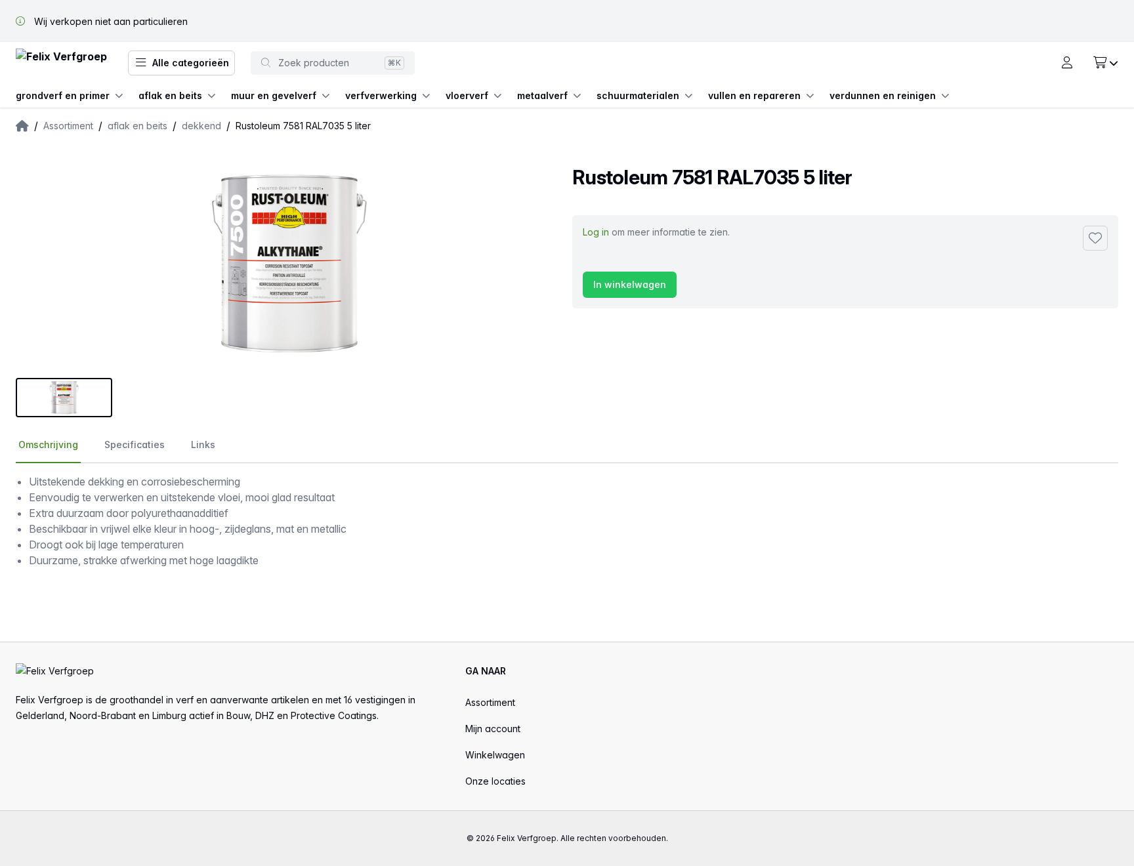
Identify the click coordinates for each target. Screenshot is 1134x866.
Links (203, 444)
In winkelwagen (629, 284)
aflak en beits (170, 95)
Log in (596, 231)
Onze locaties (495, 781)
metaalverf (542, 95)
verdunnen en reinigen (883, 95)
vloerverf (467, 95)
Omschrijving (48, 444)
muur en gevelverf (273, 95)
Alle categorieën (190, 62)
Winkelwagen (495, 754)
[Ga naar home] (61, 63)
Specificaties (134, 444)
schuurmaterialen (638, 95)
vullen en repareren (754, 95)
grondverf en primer (63, 95)
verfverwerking (381, 95)
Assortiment (490, 702)
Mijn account (492, 728)
